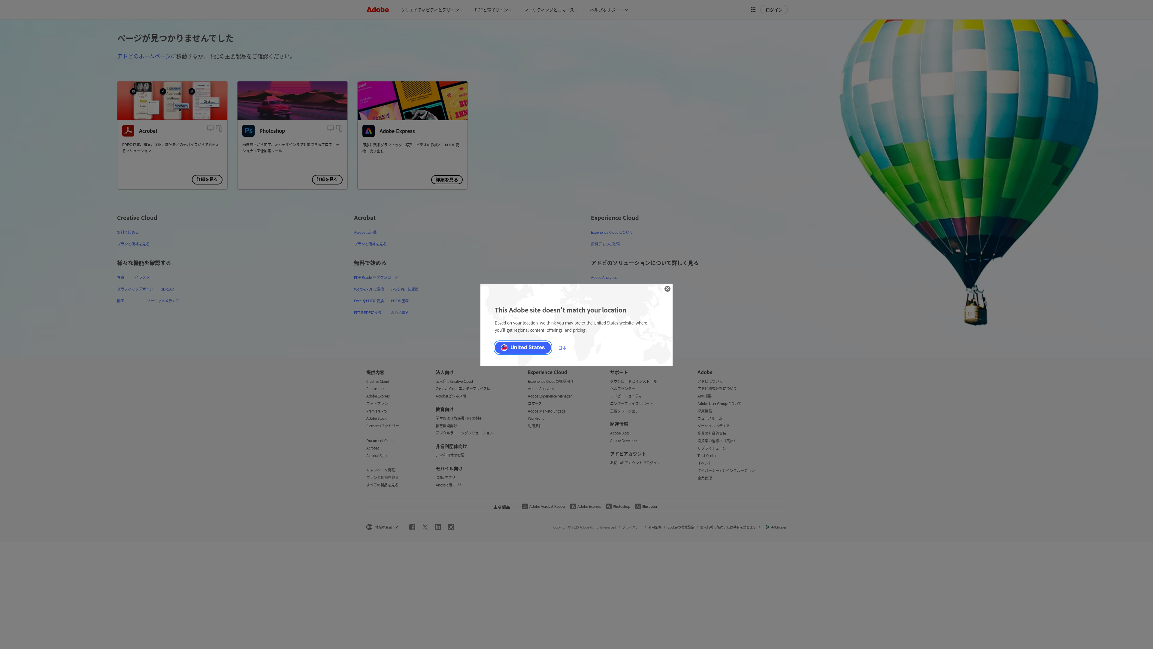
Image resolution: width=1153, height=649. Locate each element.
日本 (562, 347)
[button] (667, 288)
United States (527, 347)
